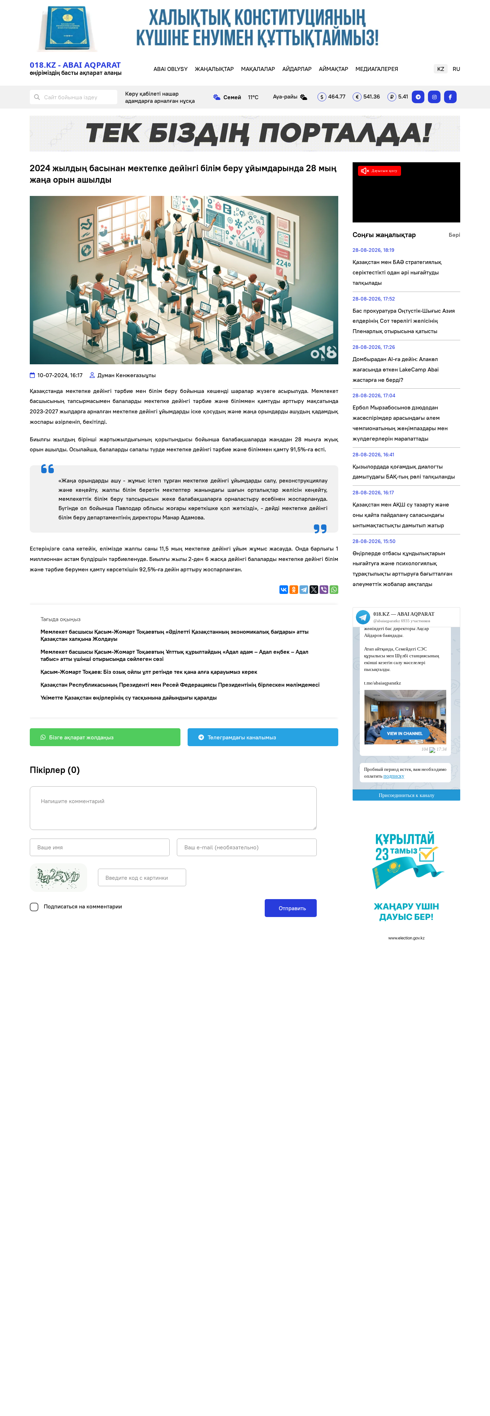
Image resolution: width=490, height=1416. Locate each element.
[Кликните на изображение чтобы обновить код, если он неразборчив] (58, 877)
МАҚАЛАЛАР (258, 68)
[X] (314, 589)
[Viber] (324, 589)
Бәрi (454, 234)
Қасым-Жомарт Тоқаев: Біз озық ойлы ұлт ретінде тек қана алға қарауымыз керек (149, 671)
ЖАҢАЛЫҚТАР (214, 68)
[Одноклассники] (293, 589)
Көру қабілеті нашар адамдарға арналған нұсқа (160, 97)
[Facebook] (450, 97)
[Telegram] (418, 97)
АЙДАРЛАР (297, 68)
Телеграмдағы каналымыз (242, 737)
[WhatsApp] (334, 589)
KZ (440, 68)
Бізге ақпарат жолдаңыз (81, 737)
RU (456, 68)
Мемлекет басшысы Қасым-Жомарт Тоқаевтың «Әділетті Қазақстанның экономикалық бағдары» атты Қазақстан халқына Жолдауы (174, 635)
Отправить (291, 908)
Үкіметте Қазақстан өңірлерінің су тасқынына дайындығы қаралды (129, 697)
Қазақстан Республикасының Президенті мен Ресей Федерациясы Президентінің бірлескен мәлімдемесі (180, 684)
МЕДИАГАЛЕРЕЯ (376, 68)
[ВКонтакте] (283, 589)
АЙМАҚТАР (333, 68)
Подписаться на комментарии (83, 906)
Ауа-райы (285, 96)
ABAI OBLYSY (171, 68)
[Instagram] (434, 97)
